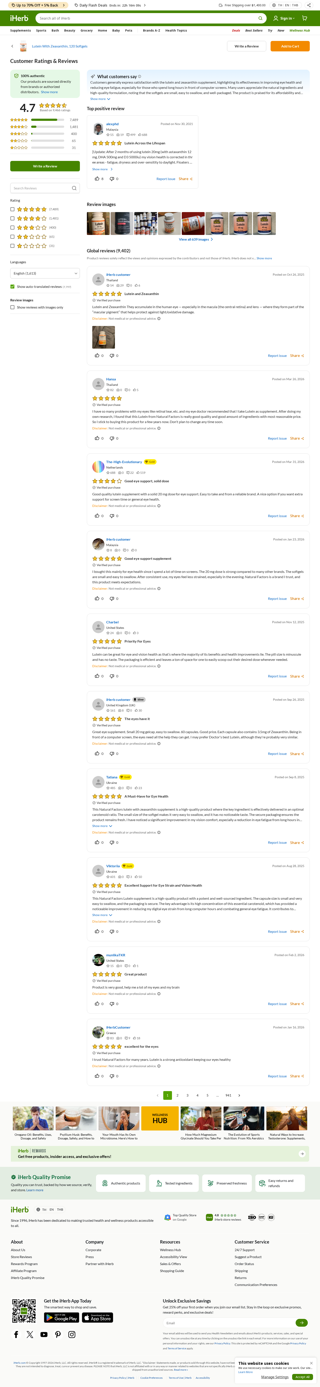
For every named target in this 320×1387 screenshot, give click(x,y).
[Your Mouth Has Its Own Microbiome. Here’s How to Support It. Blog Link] (119, 1123)
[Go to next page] (239, 1095)
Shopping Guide (172, 1271)
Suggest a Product (248, 1257)
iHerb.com (19, 1362)
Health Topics (176, 30)
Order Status (244, 1264)
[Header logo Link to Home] (19, 18)
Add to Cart (290, 46)
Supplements (20, 30)
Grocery (87, 30)
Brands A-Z (151, 30)
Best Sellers (253, 30)
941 (228, 1095)
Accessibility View (173, 1257)
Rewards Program (24, 1264)
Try (270, 30)
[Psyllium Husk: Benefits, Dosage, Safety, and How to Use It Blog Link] (76, 1123)
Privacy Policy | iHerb (122, 1377)
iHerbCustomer (118, 1027)
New (280, 30)
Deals (236, 30)
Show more (100, 169)
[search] (74, 188)
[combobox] (45, 273)
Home (102, 30)
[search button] (260, 18)
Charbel (112, 622)
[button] (309, 5)
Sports (41, 30)
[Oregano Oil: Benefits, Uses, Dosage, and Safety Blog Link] (33, 1123)
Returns (241, 1278)
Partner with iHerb (100, 1264)
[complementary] (151, 1377)
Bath (55, 30)
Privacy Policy (298, 1343)
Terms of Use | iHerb (180, 1377)
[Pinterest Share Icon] (57, 1334)
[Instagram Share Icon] (71, 1334)
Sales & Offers (170, 1264)
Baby (116, 30)
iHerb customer (118, 274)
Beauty (69, 30)
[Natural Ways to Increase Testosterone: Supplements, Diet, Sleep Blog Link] (286, 1123)
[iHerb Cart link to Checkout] (305, 18)
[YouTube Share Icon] (43, 1334)
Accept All (303, 1377)
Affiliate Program (24, 1271)
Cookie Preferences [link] (151, 1377)
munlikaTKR (115, 955)
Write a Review (247, 46)
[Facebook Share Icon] (16, 1334)
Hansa (111, 379)
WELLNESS (160, 1119)
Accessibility (203, 1377)
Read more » (181, 1369)
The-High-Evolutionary (124, 462)
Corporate (93, 1250)
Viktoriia (113, 866)
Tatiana (111, 777)
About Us (18, 1250)
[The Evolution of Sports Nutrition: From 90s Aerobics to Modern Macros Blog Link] (243, 1123)
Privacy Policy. (222, 1343)
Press (90, 1257)
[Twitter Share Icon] (30, 1334)
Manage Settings (275, 1377)
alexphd (112, 124)
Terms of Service (177, 1348)
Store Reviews (21, 1257)
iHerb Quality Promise (27, 1278)
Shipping (241, 1271)
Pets (128, 30)
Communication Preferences (256, 1284)
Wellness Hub (299, 30)
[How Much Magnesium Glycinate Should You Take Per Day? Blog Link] (201, 1123)
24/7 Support (245, 1250)
